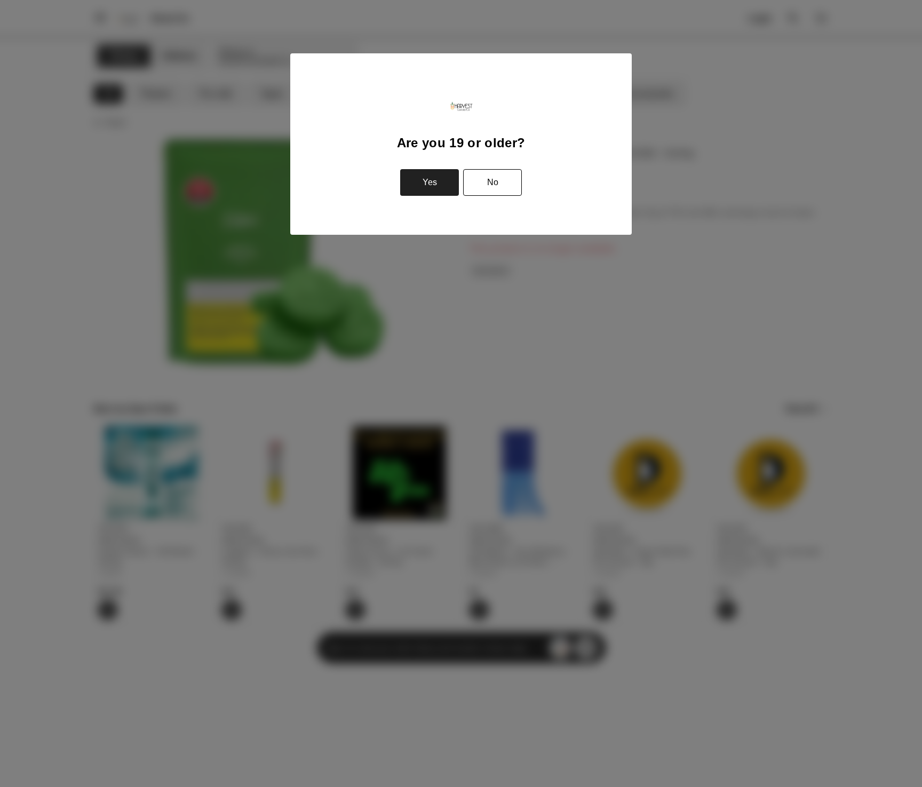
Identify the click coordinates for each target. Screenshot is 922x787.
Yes (430, 182)
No (492, 182)
